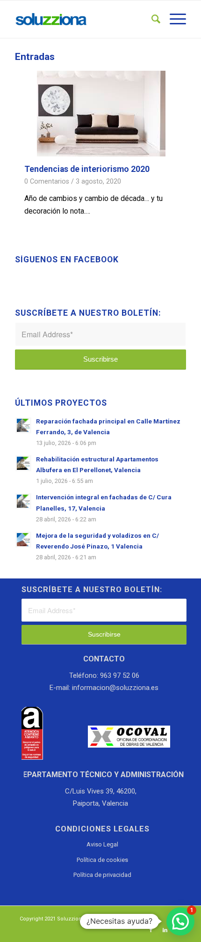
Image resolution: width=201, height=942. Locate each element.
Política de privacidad (102, 874)
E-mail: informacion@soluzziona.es (104, 687)
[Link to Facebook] (151, 930)
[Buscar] (151, 19)
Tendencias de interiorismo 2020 (87, 169)
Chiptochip (142, 919)
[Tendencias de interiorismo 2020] (101, 114)
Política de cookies (102, 859)
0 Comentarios (46, 181)
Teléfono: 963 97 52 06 (104, 675)
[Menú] (173, 19)
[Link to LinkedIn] (165, 930)
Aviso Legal (102, 844)
